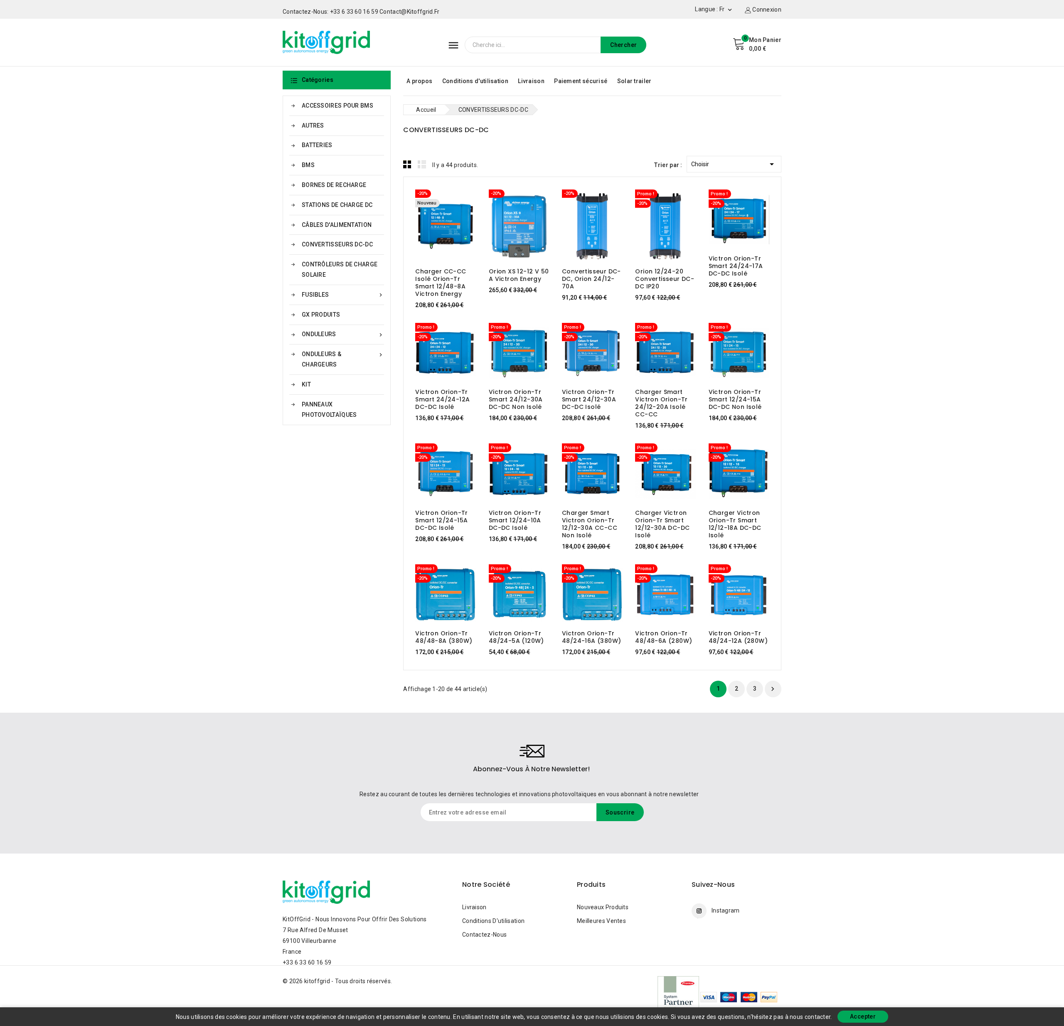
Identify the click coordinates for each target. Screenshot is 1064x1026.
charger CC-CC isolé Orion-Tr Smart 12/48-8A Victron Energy (440, 283)
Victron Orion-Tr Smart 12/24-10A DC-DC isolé (515, 520)
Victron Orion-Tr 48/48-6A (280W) (663, 637)
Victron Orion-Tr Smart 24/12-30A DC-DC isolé (589, 399)
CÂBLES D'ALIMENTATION (337, 224)
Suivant (772, 689)
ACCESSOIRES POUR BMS (337, 105)
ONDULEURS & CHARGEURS (343, 359)
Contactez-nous (484, 934)
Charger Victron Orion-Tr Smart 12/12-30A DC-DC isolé (662, 524)
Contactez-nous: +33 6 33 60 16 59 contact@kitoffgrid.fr (361, 11)
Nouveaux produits (602, 907)
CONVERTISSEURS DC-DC (337, 244)
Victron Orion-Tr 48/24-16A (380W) (591, 637)
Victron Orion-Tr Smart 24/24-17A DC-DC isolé (736, 266)
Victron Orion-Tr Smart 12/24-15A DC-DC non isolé (735, 399)
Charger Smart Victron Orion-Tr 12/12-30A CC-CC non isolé (589, 524)
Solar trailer (634, 81)
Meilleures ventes (601, 921)
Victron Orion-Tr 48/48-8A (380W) (443, 637)
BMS (308, 165)
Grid (407, 164)
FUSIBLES (343, 294)
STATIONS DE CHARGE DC (337, 205)
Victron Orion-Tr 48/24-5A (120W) (516, 637)
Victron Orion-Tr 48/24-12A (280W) (738, 637)
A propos (419, 81)
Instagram (726, 910)
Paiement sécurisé (580, 81)
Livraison (531, 81)
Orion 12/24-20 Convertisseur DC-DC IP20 (664, 279)
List (422, 164)
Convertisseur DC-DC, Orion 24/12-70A (591, 279)
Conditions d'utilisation (475, 81)
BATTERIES (317, 145)
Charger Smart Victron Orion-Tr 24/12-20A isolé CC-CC (661, 403)
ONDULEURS (343, 334)
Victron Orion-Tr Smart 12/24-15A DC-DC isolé (441, 520)
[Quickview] (453, 227)
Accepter (863, 1016)
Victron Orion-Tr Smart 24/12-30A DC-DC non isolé (516, 399)
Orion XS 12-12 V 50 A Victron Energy (519, 275)
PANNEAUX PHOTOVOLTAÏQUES (329, 409)
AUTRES (313, 125)
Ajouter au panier (438, 227)
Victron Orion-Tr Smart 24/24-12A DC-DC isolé (442, 399)
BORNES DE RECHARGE (334, 185)
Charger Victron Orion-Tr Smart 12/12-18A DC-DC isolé (735, 524)
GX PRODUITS (321, 314)
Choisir (734, 164)
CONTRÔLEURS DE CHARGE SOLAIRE (339, 269)
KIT (306, 384)
